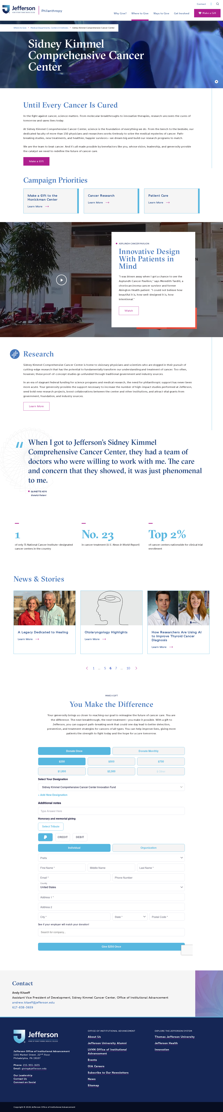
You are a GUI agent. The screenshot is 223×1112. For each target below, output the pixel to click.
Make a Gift (36, 161)
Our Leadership (23, 1075)
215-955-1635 (31, 1065)
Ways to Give (161, 13)
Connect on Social (25, 1082)
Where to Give (140, 13)
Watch (129, 310)
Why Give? (120, 13)
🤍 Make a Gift (207, 13)
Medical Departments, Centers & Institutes (49, 28)
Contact (201, 4)
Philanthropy (51, 11)
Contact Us (20, 1078)
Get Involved (181, 13)
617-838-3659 (22, 1007)
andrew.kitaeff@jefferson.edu (33, 1002)
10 (128, 668)
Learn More (36, 406)
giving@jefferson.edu (34, 1068)
